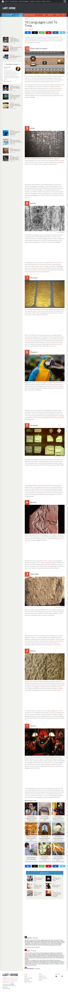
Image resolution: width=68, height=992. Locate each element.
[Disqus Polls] (44, 917)
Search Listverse (28, 978)
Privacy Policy (5, 982)
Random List (50, 15)
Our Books (26, 979)
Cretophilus (62, 607)
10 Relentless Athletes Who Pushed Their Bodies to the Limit (16, 142)
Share (44, 15)
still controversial (43, 491)
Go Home (3, 1)
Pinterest (61, 976)
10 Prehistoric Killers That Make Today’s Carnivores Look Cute (14, 158)
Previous (58, 15)
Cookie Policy (11, 982)
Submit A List (42, 976)
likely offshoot (54, 643)
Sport (11, 139)
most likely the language (57, 611)
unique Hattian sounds (58, 195)
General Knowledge (23, 1)
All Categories (7, 15)
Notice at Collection (6, 988)
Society (43, 1)
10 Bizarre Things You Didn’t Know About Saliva (38, 887)
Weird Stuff (12, 130)
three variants (56, 262)
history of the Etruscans (39, 311)
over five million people (56, 461)
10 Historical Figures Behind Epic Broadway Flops (15, 88)
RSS (64, 976)
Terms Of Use (14, 980)
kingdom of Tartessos (37, 268)
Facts (26, 19)
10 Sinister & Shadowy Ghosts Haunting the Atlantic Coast (15, 97)
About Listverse (28, 981)
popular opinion (29, 797)
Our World (12, 37)
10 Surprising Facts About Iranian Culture (56, 879)
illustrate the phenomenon (57, 417)
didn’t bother (48, 762)
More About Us (7, 81)
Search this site (64, 1)
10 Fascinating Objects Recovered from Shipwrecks (15, 133)
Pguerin (63, 232)
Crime (11, 46)
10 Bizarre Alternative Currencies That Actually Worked (15, 105)
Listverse (4, 978)
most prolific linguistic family (46, 81)
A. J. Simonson (30, 29)
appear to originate (58, 688)
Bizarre (6, 1)
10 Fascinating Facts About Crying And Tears (38, 879)
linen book (27, 339)
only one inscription (57, 712)
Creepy (11, 94)
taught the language (59, 415)
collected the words (55, 388)
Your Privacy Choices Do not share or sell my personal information (9, 986)
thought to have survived (33, 271)
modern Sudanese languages (48, 562)
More (48, 1)
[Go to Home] (8, 13)
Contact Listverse (43, 978)
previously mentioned (33, 610)
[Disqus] (44, 952)
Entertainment (13, 1)
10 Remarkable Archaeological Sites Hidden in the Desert (14, 40)
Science (37, 1)
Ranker (40, 979)
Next (63, 15)
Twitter (56, 976)
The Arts (11, 85)
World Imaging (62, 456)
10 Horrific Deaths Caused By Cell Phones (38, 894)
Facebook (59, 976)
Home (25, 976)
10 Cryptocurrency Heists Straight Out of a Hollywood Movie (15, 49)
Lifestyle (32, 1)
